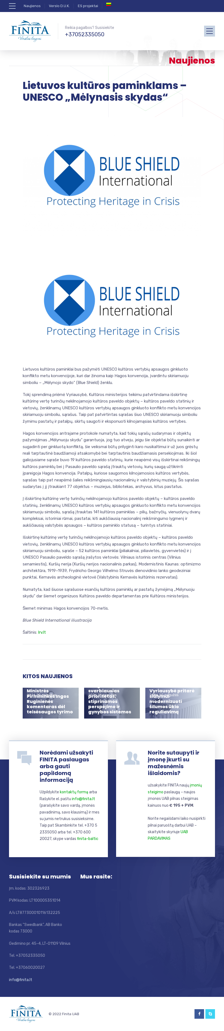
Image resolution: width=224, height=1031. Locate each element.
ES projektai (88, 6)
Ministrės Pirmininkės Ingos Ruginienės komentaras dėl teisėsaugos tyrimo (50, 701)
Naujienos (32, 6)
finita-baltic (87, 838)
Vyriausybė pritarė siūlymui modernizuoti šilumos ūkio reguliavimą (171, 701)
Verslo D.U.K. (59, 6)
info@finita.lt (83, 799)
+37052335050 (84, 34)
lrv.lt (42, 632)
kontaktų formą (74, 792)
